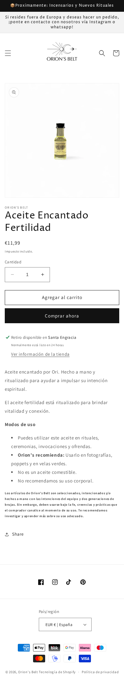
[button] (8, 53)
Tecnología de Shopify (57, 672)
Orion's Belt (28, 672)
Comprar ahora (62, 316)
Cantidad (13, 262)
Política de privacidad (100, 672)
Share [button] (18, 534)
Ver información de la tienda (40, 354)
